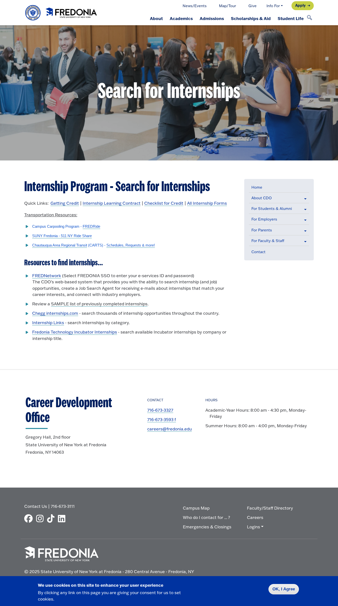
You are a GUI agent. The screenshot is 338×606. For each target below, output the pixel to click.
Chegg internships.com (55, 313)
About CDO (261, 198)
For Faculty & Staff (267, 240)
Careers (255, 517)
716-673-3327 (160, 410)
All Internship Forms (207, 203)
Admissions (212, 18)
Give (252, 5)
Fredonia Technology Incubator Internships (74, 332)
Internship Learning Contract (112, 203)
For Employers (264, 219)
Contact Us (35, 506)
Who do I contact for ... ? (206, 517)
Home (256, 187)
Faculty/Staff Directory (270, 508)
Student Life (291, 18)
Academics (181, 18)
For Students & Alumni (271, 208)
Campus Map (196, 508)
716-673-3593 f (161, 419)
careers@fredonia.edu (169, 428)
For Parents (261, 230)
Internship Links (48, 322)
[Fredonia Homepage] (61, 13)
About (156, 18)
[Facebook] (29, 518)
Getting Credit (64, 203)
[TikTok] (52, 518)
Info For (273, 5)
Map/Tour (227, 5)
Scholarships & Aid (251, 18)
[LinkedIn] (63, 518)
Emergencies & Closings (207, 526)
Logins (253, 526)
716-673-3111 (63, 506)
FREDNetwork (46, 275)
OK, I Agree (283, 589)
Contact (258, 251)
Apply (300, 5)
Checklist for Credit (163, 203)
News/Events (195, 5)
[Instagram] (41, 518)
